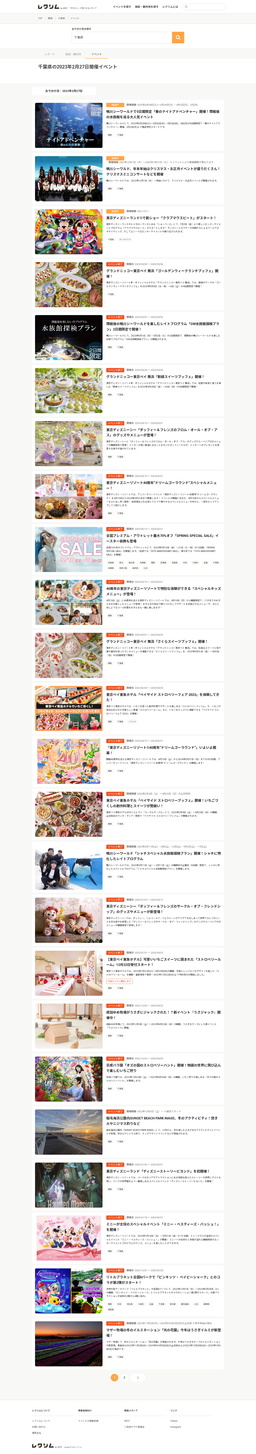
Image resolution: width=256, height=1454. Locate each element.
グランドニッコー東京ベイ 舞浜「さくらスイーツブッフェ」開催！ (157, 641)
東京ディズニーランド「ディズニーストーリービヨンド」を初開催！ (158, 1171)
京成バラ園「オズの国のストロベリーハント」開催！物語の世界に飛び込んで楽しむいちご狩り (163, 1068)
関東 (110, 135)
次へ (137, 1377)
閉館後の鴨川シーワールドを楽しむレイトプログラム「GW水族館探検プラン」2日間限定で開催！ (162, 326)
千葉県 (120, 135)
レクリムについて (41, 1421)
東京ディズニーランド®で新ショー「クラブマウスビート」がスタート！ (161, 218)
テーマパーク (125, 240)
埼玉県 (129, 1304)
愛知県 (111, 1310)
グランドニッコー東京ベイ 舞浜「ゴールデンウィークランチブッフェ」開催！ (162, 273)
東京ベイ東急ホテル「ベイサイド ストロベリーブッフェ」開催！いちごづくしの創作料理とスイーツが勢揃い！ (162, 803)
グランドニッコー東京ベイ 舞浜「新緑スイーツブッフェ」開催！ (155, 377)
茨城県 (111, 563)
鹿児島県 (185, 1304)
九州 (145, 568)
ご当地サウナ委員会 (134, 1427)
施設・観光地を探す (147, 6)
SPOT (127, 1421)
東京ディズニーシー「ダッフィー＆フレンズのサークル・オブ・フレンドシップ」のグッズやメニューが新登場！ (163, 909)
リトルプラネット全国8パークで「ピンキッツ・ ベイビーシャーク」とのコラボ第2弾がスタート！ (163, 1280)
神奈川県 (123, 568)
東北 (121, 563)
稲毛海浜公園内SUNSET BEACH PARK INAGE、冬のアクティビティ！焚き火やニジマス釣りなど (162, 1121)
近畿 (205, 563)
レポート (50, 54)
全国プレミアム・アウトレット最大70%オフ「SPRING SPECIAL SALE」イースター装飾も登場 (162, 538)
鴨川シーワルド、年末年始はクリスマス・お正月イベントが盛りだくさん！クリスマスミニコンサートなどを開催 (163, 171)
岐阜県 (135, 568)
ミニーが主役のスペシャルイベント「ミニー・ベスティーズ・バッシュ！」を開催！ (163, 1227)
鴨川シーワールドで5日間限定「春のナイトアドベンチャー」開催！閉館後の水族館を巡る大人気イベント (162, 114)
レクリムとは (170, 6)
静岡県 (206, 1304)
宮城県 (174, 563)
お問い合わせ (39, 1427)
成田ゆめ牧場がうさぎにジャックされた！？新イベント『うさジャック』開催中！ (163, 1015)
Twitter (173, 1421)
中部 (185, 563)
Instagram (175, 1427)
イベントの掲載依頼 (88, 1421)
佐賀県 (143, 563)
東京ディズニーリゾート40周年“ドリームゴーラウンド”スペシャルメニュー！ (161, 485)
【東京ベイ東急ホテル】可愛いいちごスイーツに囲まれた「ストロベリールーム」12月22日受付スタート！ (163, 962)
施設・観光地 (73, 54)
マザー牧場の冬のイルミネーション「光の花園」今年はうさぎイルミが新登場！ (163, 1332)
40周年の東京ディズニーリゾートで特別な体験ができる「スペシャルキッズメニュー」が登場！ (163, 591)
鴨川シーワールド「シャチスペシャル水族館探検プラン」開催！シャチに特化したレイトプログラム (163, 856)
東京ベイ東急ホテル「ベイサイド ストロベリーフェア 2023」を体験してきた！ (162, 697)
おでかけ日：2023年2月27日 (63, 91)
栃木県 (131, 563)
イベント (132, 722)
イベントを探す (122, 6)
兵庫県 (111, 568)
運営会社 (36, 1433)
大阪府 (195, 563)
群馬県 (163, 563)
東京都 (173, 1304)
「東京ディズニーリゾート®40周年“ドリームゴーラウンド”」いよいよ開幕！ (161, 750)
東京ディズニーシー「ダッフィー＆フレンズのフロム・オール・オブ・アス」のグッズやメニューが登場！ (161, 432)
